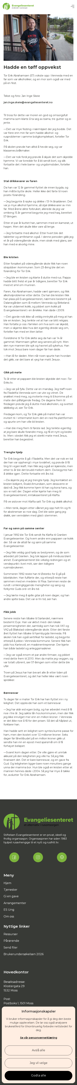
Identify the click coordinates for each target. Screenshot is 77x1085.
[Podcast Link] (62, 857)
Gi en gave (11, 896)
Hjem (7, 883)
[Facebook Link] (14, 857)
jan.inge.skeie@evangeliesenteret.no (28, 102)
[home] (18, 6)
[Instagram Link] (38, 857)
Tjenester (10, 889)
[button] (72, 6)
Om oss (9, 916)
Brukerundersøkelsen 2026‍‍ (24, 954)
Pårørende (11, 940)
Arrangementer (15, 903)
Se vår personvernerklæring (38, 1037)
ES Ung (9, 909)
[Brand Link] (38, 822)
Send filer (11, 947)
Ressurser (11, 934)
